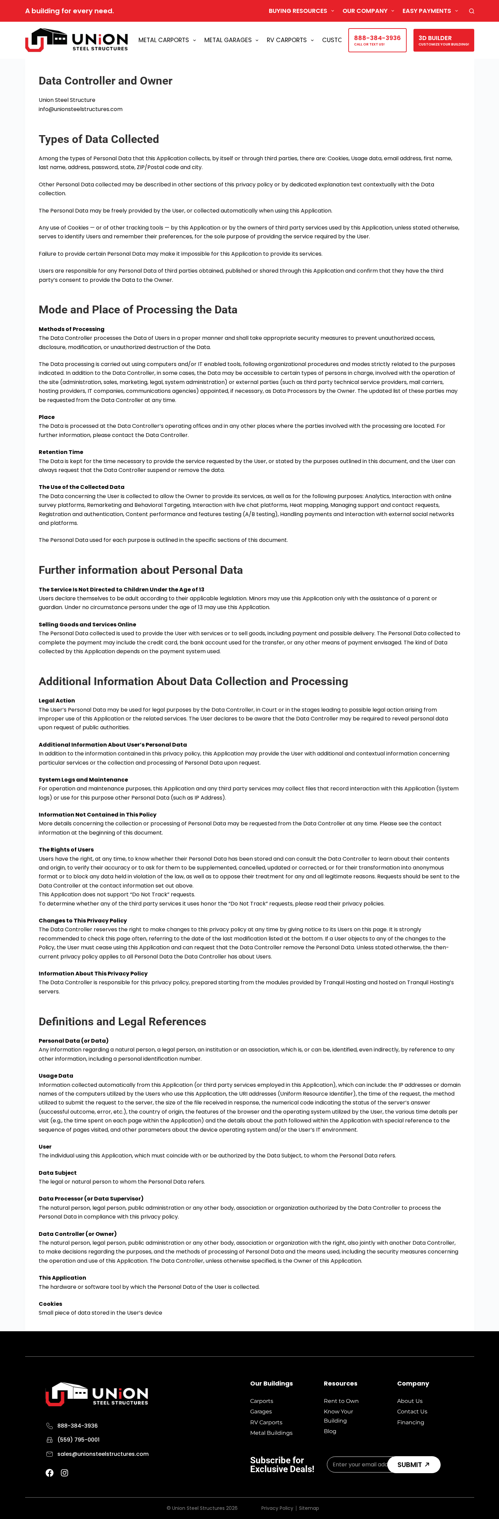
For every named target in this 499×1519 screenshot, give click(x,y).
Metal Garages (228, 40)
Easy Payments (427, 11)
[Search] (471, 11)
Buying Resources (298, 11)
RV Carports (287, 40)
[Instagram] (64, 1473)
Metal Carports (163, 40)
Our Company (365, 11)
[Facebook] (49, 1473)
